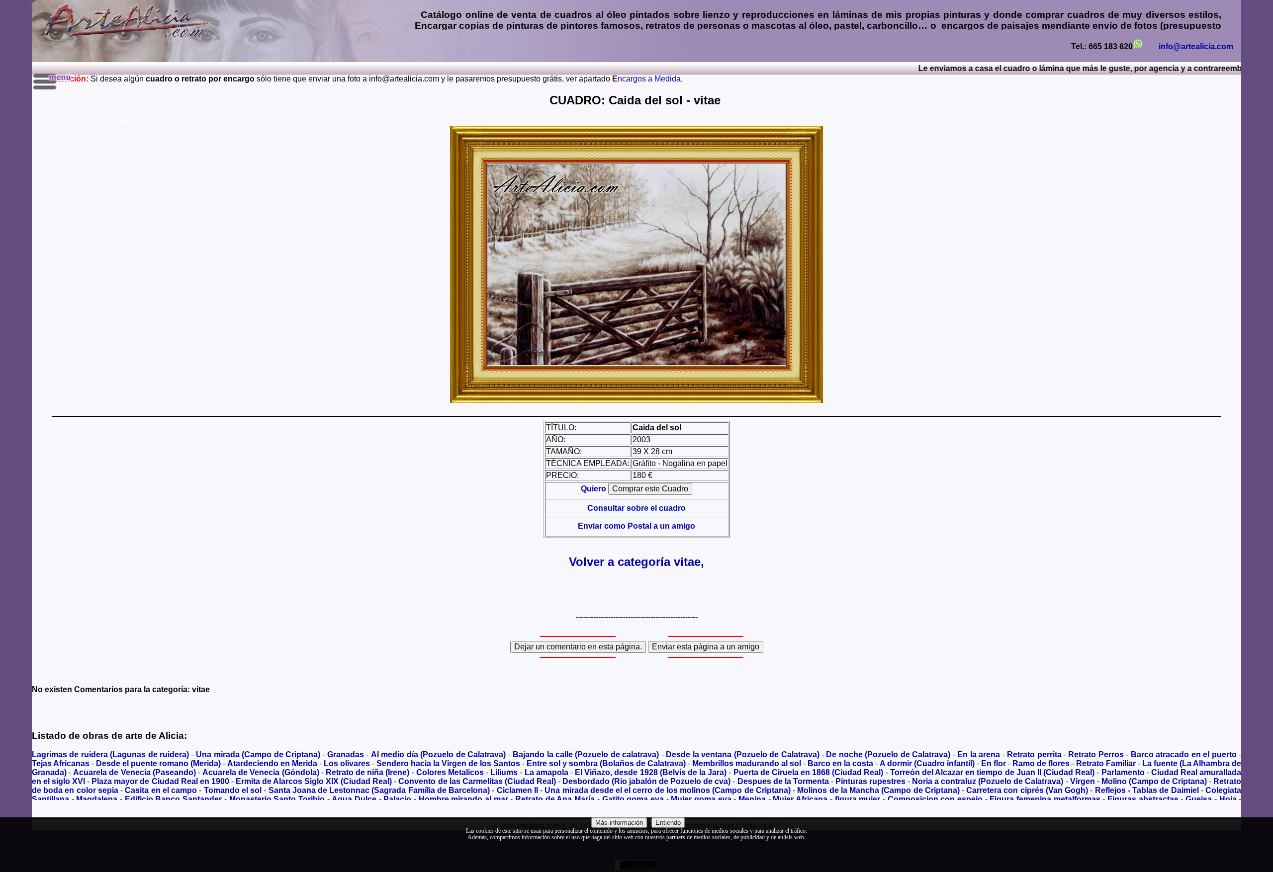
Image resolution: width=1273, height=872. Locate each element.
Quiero (594, 488)
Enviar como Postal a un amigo (636, 526)
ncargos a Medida (646, 79)
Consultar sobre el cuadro (636, 508)
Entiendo (668, 822)
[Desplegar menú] (53, 81)
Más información (619, 822)
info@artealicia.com (1196, 46)
